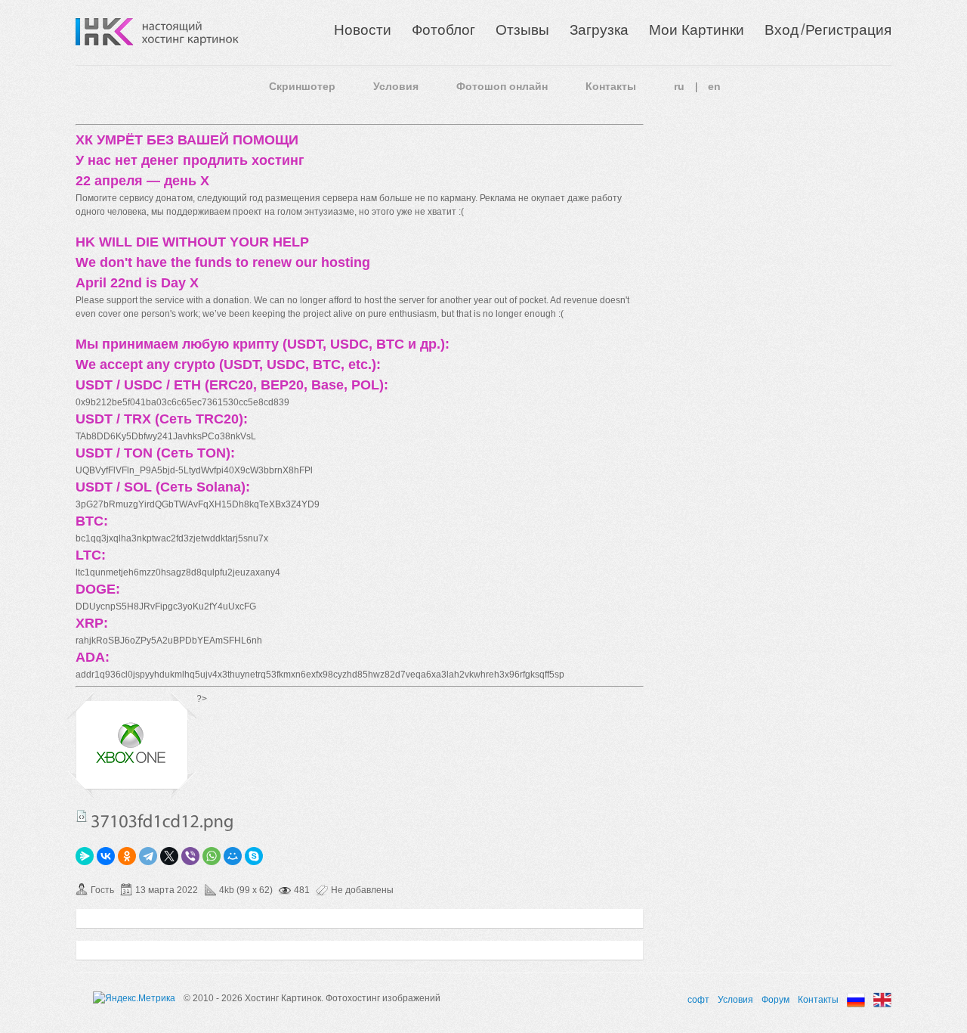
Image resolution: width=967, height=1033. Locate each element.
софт (698, 999)
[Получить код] (82, 816)
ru (679, 86)
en (714, 86)
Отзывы (522, 30)
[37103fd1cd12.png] (131, 763)
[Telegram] (148, 856)
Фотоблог (443, 30)
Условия (396, 86)
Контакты (610, 86)
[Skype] (254, 856)
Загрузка (599, 30)
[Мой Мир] (233, 856)
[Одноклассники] (127, 856)
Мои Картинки (696, 30)
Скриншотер (302, 86)
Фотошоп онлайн (502, 86)
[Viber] (190, 856)
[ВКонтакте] (106, 856)
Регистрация (848, 30)
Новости (362, 30)
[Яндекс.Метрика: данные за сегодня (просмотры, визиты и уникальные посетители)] (134, 998)
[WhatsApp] (211, 856)
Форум (775, 999)
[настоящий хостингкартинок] (190, 32)
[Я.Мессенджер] (85, 856)
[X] (169, 856)
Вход (782, 30)
